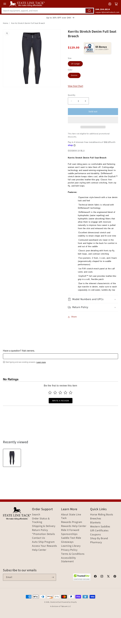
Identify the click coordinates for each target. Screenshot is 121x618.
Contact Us (38, 538)
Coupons (95, 534)
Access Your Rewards (44, 546)
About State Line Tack (71, 516)
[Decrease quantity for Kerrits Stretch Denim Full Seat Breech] (71, 100)
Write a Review (60, 400)
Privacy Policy (69, 550)
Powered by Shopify (69, 602)
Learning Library (71, 546)
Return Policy (40, 530)
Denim (74, 75)
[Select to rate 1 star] (50, 393)
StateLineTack (55, 602)
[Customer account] (110, 4)
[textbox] (60, 356)
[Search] (89, 10)
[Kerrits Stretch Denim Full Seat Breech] (12, 457)
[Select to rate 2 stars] (55, 393)
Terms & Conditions (73, 554)
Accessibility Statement (68, 559)
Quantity (71, 95)
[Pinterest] (115, 576)
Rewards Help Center (73, 526)
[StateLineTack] (27, 4)
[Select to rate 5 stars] (70, 393)
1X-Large (75, 63)
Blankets (95, 522)
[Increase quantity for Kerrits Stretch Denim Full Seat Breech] (85, 100)
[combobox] (47, 11)
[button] (93, 120)
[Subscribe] (52, 577)
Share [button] (74, 316)
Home (5, 23)
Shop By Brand (99, 538)
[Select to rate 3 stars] (60, 393)
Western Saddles (100, 526)
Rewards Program (71, 522)
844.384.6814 (102, 9)
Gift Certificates (99, 530)
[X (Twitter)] (108, 576)
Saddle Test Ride (71, 538)
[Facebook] (95, 576)
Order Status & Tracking (41, 520)
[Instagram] (102, 576)
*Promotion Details (43, 534)
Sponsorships (69, 534)
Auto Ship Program (43, 542)
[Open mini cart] (116, 4)
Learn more (41, 362)
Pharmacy (96, 542)
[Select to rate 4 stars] (65, 393)
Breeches (95, 518)
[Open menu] (4, 3)
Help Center (39, 550)
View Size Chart (75, 86)
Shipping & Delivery (43, 526)
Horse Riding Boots (101, 514)
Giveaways (67, 542)
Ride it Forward (70, 530)
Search (36, 514)
